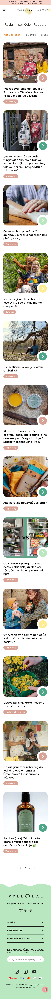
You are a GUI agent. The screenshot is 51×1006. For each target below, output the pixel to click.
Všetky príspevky (12, 34)
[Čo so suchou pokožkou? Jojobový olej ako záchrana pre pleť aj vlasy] (25, 205)
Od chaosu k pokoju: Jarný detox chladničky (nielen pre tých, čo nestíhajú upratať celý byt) (23, 569)
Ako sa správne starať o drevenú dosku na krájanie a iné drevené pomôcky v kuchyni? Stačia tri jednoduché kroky (25, 436)
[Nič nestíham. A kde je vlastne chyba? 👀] (25, 341)
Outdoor (9, 312)
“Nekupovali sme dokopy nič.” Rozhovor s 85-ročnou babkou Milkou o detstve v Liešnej (23, 92)
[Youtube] (34, 971)
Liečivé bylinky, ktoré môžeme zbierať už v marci (23, 704)
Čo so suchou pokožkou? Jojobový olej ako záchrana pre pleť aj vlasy (25, 235)
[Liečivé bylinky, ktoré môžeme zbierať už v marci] (25, 676)
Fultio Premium (29, 987)
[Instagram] (17, 972)
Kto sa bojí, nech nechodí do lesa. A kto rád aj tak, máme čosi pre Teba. (22, 302)
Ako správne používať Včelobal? (25, 502)
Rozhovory (45, 34)
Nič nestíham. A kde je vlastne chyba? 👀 (23, 368)
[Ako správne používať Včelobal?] (25, 476)
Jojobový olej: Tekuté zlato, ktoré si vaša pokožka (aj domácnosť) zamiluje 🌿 (22, 841)
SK (38, 10)
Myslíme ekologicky (15, 712)
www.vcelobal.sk (18, 985)
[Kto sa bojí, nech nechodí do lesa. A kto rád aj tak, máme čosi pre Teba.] (25, 273)
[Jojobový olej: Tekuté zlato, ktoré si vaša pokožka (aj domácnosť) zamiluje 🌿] (25, 812)
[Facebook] (26, 972)
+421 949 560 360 (36, 903)
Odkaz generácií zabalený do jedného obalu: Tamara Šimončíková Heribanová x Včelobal (23, 772)
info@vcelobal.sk (15, 903)
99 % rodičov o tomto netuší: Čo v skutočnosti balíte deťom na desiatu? (24, 638)
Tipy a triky (30, 34)
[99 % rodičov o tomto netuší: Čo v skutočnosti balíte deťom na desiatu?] (25, 609)
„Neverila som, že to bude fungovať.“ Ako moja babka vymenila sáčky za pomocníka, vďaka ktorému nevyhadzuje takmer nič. (24, 163)
